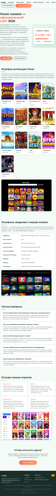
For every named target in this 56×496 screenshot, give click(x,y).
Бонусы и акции (38, 2)
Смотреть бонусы (20, 58)
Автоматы (11, 2)
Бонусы (27, 481)
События (28, 2)
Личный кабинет (8, 5)
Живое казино (20, 2)
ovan (3, 2)
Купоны (54, 2)
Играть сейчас (6, 58)
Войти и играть (28, 462)
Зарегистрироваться (23, 5)
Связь (47, 2)
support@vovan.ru (39, 477)
